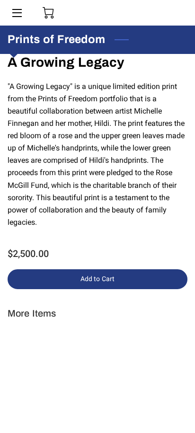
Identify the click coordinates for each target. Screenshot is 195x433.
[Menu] (16, 13)
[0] (48, 12)
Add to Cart (97, 279)
